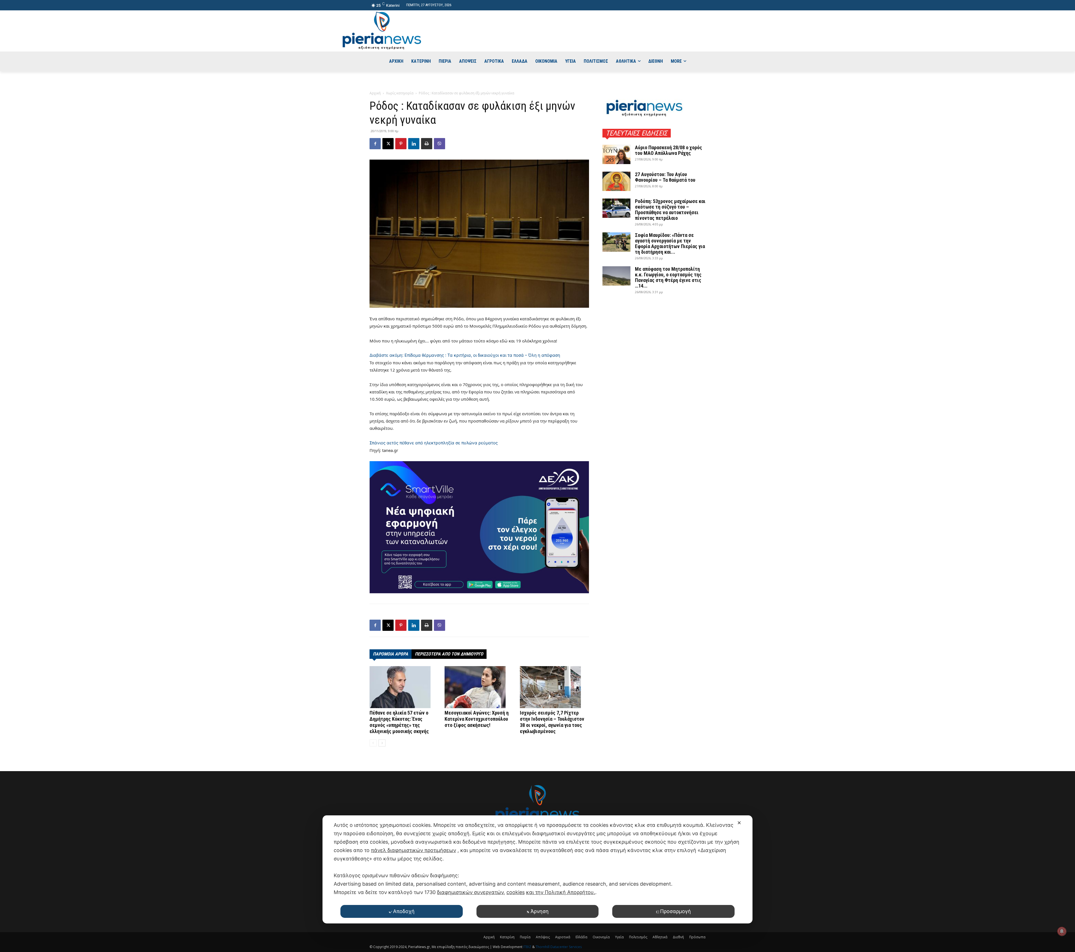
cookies (515, 892)
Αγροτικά (562, 937)
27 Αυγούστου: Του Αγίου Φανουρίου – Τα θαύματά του (665, 177)
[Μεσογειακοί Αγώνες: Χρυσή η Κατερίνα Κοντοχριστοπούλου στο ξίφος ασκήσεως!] (479, 687)
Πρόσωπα (697, 937)
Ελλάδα (581, 937)
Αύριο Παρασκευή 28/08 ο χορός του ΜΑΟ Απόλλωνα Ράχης (668, 150)
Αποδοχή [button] (404, 911)
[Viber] (439, 143)
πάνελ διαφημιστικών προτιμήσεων (413, 850)
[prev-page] (373, 742)
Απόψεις (543, 937)
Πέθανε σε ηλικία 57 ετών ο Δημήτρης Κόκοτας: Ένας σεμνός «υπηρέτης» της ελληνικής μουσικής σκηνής (399, 722)
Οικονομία (601, 937)
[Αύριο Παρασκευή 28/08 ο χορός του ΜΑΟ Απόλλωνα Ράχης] (616, 154)
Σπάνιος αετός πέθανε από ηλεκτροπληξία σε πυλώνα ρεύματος (434, 442)
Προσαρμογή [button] (675, 911)
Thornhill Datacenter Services (559, 946)
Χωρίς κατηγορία (399, 93)
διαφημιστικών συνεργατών (470, 892)
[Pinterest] (400, 143)
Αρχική (375, 93)
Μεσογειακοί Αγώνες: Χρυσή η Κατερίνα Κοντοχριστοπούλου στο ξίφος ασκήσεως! (477, 719)
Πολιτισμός (638, 937)
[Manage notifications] (1061, 931)
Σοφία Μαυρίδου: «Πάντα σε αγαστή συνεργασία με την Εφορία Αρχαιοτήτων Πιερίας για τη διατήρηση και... (670, 243)
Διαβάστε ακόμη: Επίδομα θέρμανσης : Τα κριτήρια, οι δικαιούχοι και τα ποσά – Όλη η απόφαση (465, 355)
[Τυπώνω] (426, 143)
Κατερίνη (507, 937)
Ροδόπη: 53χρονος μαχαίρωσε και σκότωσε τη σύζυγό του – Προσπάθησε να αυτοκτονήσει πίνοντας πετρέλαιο (670, 209)
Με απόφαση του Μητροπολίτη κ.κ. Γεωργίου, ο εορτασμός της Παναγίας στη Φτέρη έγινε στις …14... (668, 277)
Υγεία (619, 937)
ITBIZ (527, 946)
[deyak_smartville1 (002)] (479, 527)
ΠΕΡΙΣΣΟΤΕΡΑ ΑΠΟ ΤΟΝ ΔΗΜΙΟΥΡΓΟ (449, 654)
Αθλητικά (660, 937)
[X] (388, 143)
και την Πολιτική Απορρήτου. (560, 892)
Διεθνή (678, 937)
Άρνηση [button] (540, 911)
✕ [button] (739, 823)
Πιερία (525, 937)
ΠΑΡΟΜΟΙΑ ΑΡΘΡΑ (390, 654)
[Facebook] (375, 143)
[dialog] (537, 869)
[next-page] (381, 742)
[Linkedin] (413, 143)
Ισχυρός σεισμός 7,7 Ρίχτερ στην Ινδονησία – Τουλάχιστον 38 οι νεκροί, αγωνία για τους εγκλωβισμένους (552, 722)
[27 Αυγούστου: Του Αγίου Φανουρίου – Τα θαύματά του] (616, 181)
